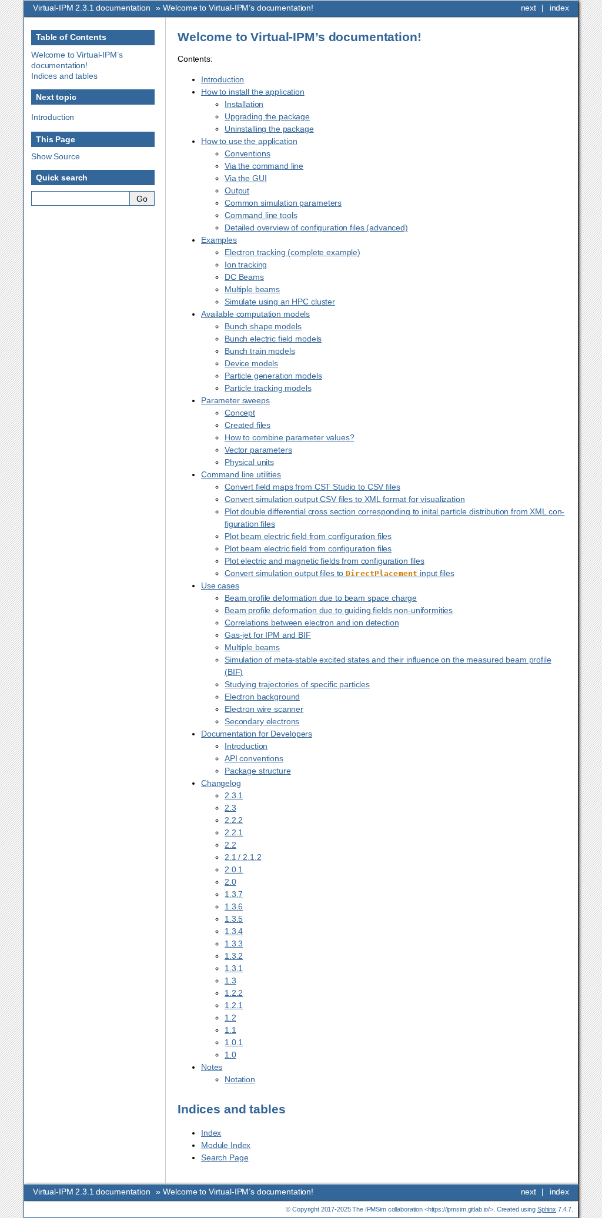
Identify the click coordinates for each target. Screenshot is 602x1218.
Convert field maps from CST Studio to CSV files (312, 486)
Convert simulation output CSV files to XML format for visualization (345, 499)
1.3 (230, 980)
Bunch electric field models (273, 338)
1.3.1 (234, 968)
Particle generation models (273, 375)
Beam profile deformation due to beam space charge (321, 598)
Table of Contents (71, 37)
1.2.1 (234, 1005)
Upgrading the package (267, 116)
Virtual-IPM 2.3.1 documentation (91, 7)
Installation (244, 104)
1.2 (230, 1017)
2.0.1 (234, 869)
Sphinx (546, 1209)
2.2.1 (234, 832)
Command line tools (261, 215)
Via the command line (264, 165)
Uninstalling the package (269, 128)
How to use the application (249, 141)
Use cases (220, 585)
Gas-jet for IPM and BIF (268, 635)
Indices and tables (64, 76)
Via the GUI (245, 178)
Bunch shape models (263, 326)
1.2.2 (234, 993)
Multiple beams (252, 289)
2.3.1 (234, 795)
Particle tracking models (268, 388)
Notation (240, 1079)
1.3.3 (234, 943)
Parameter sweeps (235, 400)
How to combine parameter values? (289, 437)
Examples (219, 240)
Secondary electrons (262, 721)
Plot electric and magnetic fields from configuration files (324, 561)
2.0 (230, 881)
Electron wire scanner (264, 709)
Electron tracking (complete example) (292, 252)
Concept (240, 412)
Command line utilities (241, 474)
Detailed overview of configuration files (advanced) (316, 227)
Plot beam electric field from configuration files (308, 536)
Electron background (262, 696)
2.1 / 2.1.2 (243, 857)
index (559, 7)
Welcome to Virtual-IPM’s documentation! (238, 7)
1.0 (230, 1054)
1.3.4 (234, 931)
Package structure (258, 770)
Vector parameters (258, 449)
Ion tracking (246, 264)
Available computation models (255, 314)
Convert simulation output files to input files (339, 573)
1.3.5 (234, 918)
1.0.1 (234, 1042)
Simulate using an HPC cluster (280, 301)
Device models (251, 363)
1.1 (230, 1030)
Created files (247, 425)
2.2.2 (234, 820)
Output (237, 190)
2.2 (230, 844)
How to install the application (253, 91)
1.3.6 (234, 906)
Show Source (55, 156)
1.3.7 (234, 894)
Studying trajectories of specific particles (297, 684)
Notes (211, 1067)
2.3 (230, 807)
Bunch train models (260, 351)
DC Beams (244, 277)
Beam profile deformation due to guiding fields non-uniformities (339, 610)
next (528, 7)
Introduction (222, 79)
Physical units (249, 462)
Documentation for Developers (256, 733)
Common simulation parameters (283, 203)
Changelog (221, 783)
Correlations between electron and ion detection (312, 622)
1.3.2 (234, 956)
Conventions (247, 153)
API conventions (254, 758)
